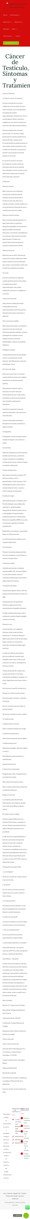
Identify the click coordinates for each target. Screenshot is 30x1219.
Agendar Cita (16, 1193)
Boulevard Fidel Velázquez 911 (16, 1130)
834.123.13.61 (16, 1139)
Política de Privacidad (11, 1196)
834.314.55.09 (16, 1143)
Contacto (23, 1193)
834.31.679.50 (16, 1136)
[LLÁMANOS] (26, 1215)
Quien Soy (9, 1193)
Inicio (4, 1193)
